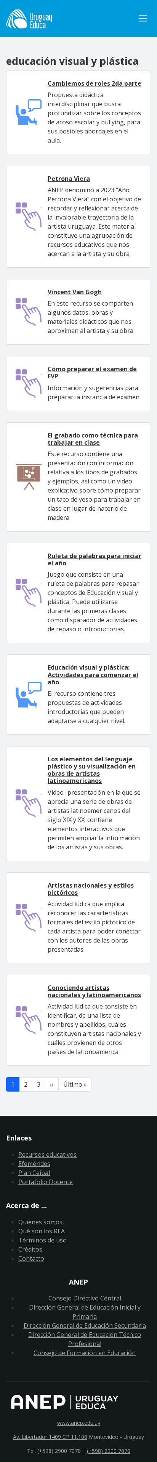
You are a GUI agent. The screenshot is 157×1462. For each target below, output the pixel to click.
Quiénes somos (40, 1222)
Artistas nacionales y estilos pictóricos (91, 889)
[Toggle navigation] (143, 18)
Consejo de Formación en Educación (85, 1353)
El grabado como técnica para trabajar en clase (93, 439)
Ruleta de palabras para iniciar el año (94, 559)
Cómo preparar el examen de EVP (92, 372)
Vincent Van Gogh (75, 292)
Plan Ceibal (34, 1173)
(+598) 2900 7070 (108, 1450)
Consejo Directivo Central (84, 1298)
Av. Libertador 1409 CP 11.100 (50, 1436)
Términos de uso (42, 1240)
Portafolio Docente (45, 1182)
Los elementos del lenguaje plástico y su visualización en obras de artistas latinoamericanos (92, 770)
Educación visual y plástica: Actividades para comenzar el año (93, 674)
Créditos (30, 1249)
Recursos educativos (47, 1154)
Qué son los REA (41, 1231)
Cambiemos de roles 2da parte (94, 83)
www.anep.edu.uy (78, 1422)
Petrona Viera (69, 178)
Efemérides (34, 1163)
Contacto (31, 1258)
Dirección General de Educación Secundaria (85, 1325)
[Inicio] (70, 18)
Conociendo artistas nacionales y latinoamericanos (94, 991)
